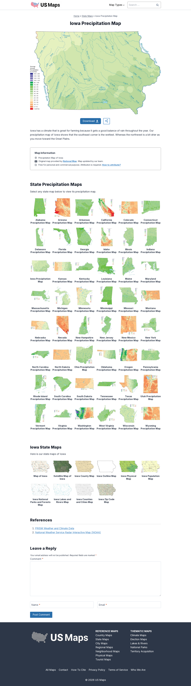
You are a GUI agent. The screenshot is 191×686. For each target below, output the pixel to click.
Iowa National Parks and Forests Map (40, 502)
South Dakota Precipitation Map (84, 398)
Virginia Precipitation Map (62, 427)
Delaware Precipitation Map (40, 251)
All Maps (51, 669)
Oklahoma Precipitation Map (106, 368)
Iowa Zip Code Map (106, 500)
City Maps (101, 643)
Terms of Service (118, 669)
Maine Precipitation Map (128, 280)
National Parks (138, 647)
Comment (36, 558)
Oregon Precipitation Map (128, 368)
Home (76, 16)
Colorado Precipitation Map (128, 221)
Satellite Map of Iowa (62, 477)
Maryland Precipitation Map (151, 280)
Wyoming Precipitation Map (151, 427)
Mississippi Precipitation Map (106, 309)
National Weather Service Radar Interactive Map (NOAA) (68, 532)
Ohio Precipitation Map (84, 368)
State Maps (87, 16)
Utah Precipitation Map (151, 398)
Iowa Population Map (151, 477)
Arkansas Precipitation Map (84, 221)
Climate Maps (138, 635)
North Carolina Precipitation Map (40, 368)
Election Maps (138, 639)
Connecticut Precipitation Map (151, 221)
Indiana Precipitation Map (151, 251)
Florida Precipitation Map (62, 251)
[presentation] (40, 207)
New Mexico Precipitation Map (128, 339)
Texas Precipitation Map (128, 398)
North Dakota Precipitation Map (62, 368)
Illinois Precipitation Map (128, 251)
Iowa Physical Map (128, 477)
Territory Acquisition (142, 651)
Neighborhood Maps (108, 651)
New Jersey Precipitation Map (106, 339)
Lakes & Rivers (139, 643)
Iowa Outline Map (106, 476)
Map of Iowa (40, 476)
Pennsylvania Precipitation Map (151, 368)
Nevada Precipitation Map (62, 339)
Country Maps (104, 635)
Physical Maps (104, 655)
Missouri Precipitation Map (128, 309)
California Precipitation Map (106, 221)
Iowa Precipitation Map (40, 280)
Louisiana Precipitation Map (106, 280)
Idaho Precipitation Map (106, 251)
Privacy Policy (97, 669)
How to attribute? (111, 164)
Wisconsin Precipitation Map (128, 427)
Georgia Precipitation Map (84, 251)
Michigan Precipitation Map (62, 309)
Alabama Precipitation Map (40, 221)
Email (103, 604)
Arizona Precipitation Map (62, 221)
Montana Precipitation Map (151, 309)
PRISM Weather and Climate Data (54, 528)
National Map (70, 161)
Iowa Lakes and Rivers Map (62, 500)
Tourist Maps (103, 659)
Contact (63, 669)
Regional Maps (104, 647)
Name (35, 604)
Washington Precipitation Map (84, 427)
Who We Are (138, 669)
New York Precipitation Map (151, 339)
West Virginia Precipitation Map (106, 427)
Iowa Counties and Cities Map (84, 500)
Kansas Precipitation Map (62, 280)
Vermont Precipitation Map (40, 427)
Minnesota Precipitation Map (84, 309)
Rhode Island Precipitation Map (40, 398)
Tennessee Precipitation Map (106, 398)
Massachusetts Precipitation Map (40, 309)
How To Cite (78, 669)
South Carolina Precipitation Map (62, 398)
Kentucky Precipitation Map (84, 280)
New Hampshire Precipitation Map (84, 339)
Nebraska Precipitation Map (40, 339)
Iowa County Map (84, 476)
